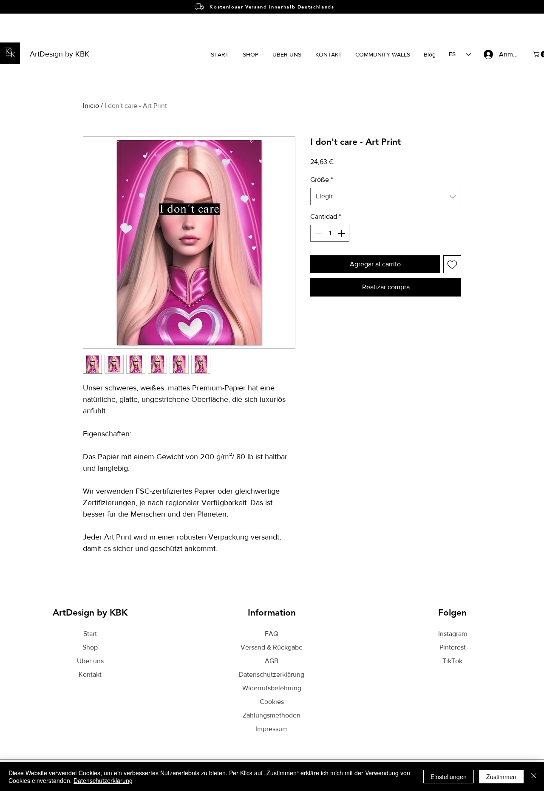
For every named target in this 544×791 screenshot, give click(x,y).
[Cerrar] (534, 776)
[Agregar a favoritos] (452, 264)
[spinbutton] (329, 233)
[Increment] (342, 233)
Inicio (91, 105)
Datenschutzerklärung (103, 780)
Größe (321, 179)
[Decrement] (317, 233)
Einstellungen (449, 776)
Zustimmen (501, 776)
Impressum (271, 728)
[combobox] (385, 196)
